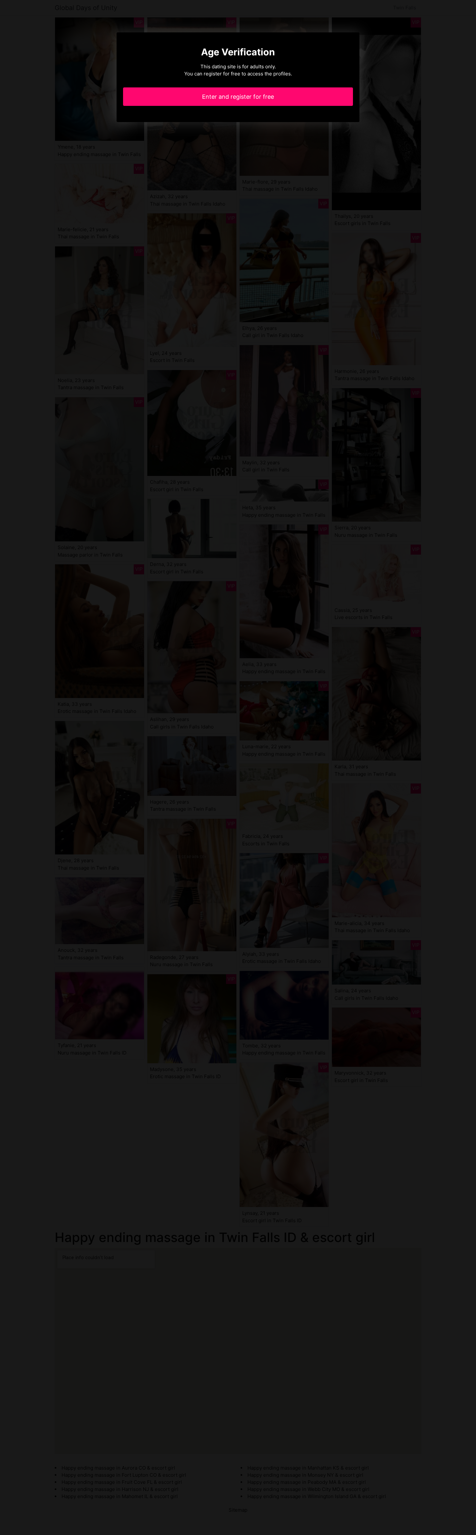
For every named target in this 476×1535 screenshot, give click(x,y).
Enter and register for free (238, 96)
